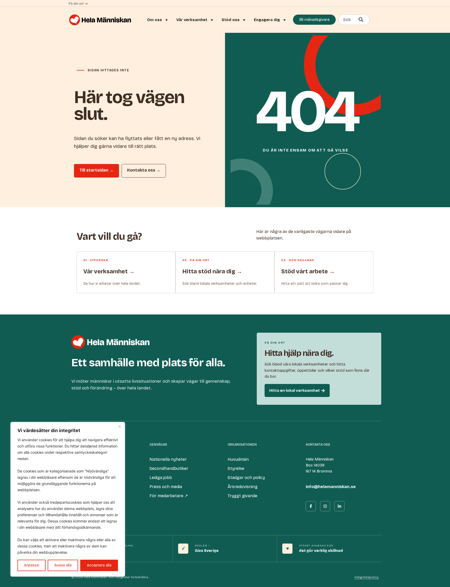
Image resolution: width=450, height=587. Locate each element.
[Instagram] (325, 506)
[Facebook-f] (311, 506)
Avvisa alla (63, 565)
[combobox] (354, 19)
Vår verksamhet (191, 19)
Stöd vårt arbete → (308, 271)
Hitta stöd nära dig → (212, 271)
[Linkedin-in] (339, 506)
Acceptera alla (99, 565)
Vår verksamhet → (109, 271)
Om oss (154, 19)
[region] (67, 499)
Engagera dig (267, 19)
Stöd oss (231, 19)
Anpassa (31, 565)
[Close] (119, 426)
